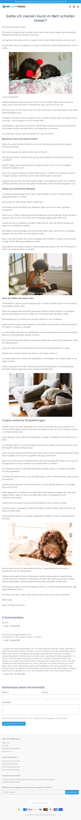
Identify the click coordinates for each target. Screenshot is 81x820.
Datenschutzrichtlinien (11, 761)
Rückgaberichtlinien (10, 764)
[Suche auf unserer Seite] (70, 7)
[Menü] (78, 7)
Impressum (6, 751)
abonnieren (72, 792)
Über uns (6, 743)
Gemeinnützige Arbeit (11, 748)
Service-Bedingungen (11, 770)
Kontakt (5, 746)
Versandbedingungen (11, 767)
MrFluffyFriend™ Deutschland (43, 815)
